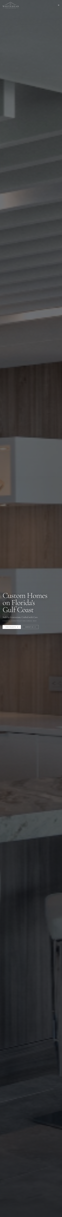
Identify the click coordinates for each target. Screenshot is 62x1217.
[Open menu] (58, 5)
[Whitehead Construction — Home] (11, 5)
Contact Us (29, 627)
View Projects (10, 627)
